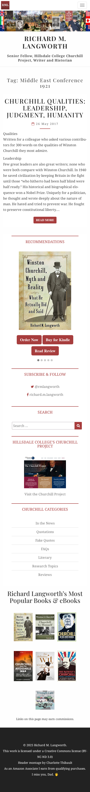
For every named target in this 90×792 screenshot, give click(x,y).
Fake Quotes (45, 540)
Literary (45, 557)
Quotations (45, 531)
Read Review (45, 351)
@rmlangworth (47, 386)
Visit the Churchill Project (45, 494)
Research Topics (45, 566)
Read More (46, 220)
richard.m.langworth (46, 394)
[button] (38, 360)
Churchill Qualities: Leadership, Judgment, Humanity (45, 108)
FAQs (45, 549)
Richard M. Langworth (5, 5)
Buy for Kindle (58, 339)
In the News (45, 523)
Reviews (45, 574)
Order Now (29, 339)
